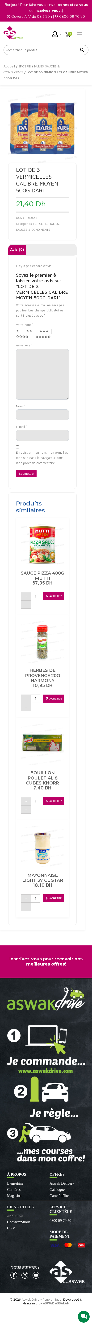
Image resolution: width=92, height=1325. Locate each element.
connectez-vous (73, 5)
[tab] (17, 250)
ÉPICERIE (24, 66)
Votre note (24, 325)
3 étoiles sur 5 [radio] (45, 331)
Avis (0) (17, 250)
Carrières (14, 1190)
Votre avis (24, 346)
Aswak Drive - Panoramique (41, 1299)
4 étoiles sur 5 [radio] (23, 336)
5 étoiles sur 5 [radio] (44, 336)
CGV (11, 1228)
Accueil (9, 66)
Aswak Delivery (62, 1183)
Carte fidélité (59, 1196)
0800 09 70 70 (60, 1221)
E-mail (21, 427)
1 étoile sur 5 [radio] (19, 331)
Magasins (14, 1196)
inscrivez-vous (47, 11)
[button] (53, 596)
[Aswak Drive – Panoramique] (13, 32)
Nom (20, 406)
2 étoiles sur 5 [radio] (30, 331)
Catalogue (57, 1190)
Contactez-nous (18, 1222)
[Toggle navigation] (80, 34)
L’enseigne (15, 1183)
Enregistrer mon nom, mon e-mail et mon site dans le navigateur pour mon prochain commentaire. (42, 458)
